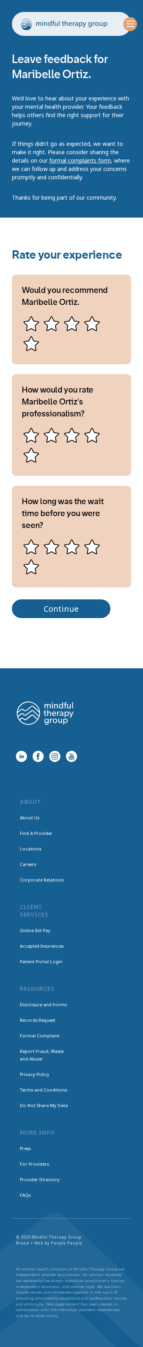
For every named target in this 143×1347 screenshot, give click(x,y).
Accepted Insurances (42, 946)
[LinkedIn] (21, 756)
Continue (61, 608)
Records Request (37, 1020)
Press (25, 1148)
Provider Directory (40, 1179)
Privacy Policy (34, 1074)
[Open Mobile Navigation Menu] (130, 24)
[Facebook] (38, 756)
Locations (30, 849)
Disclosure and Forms (43, 1004)
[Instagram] (54, 756)
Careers (28, 864)
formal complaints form (80, 160)
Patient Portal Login (41, 961)
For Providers (34, 1164)
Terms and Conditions (43, 1090)
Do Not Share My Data (44, 1105)
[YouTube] (71, 756)
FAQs (25, 1195)
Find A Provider (36, 833)
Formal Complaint (40, 1036)
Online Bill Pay (35, 930)
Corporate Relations (42, 880)
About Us (29, 818)
